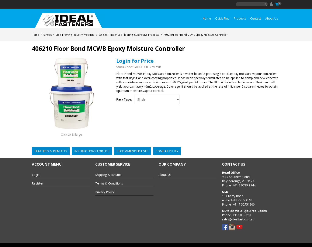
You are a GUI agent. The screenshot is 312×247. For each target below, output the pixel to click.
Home (206, 18)
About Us (271, 18)
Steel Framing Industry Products (75, 34)
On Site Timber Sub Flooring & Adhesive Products (129, 34)
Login (35, 175)
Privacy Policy (104, 192)
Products (240, 18)
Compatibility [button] (167, 151)
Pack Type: (124, 99)
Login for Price (135, 60)
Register (37, 183)
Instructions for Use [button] (91, 151)
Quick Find (222, 18)
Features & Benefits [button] (50, 151)
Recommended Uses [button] (132, 151)
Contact (255, 18)
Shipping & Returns (108, 175)
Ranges (47, 34)
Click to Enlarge (71, 134)
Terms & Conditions (109, 183)
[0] (277, 4)
